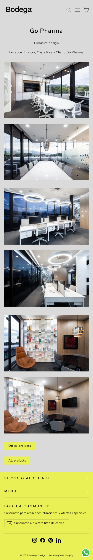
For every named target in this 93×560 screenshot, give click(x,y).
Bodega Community (26, 506)
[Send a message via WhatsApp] (86, 553)
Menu (10, 491)
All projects (17, 460)
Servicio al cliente (27, 478)
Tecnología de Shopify (61, 555)
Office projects (19, 446)
